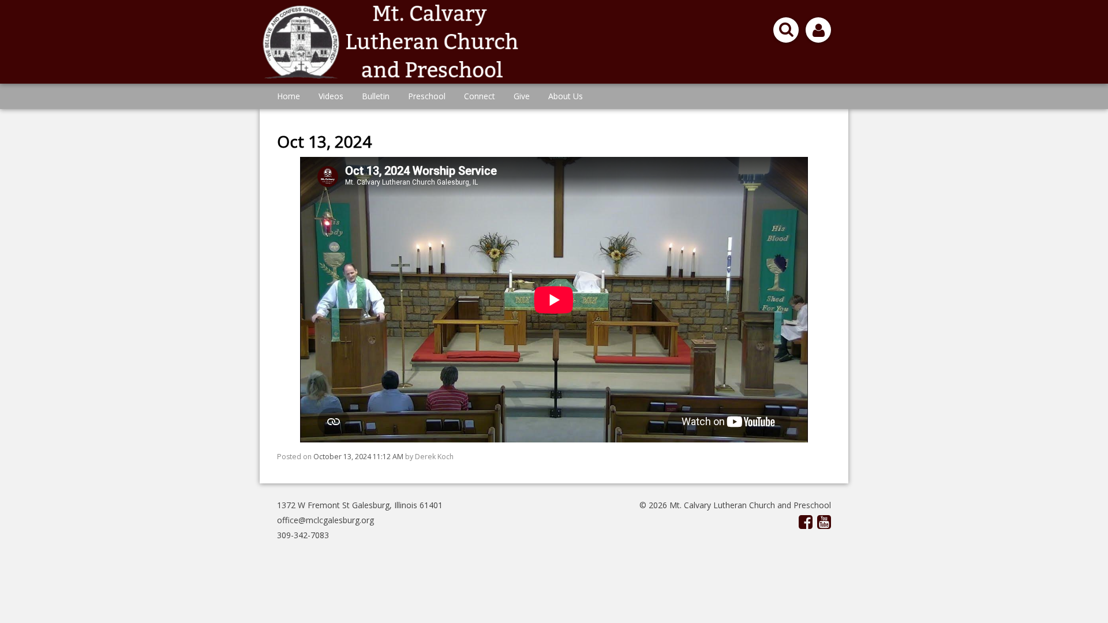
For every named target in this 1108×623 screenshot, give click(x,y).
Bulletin (376, 96)
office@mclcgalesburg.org (325, 520)
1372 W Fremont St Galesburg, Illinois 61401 (360, 505)
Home (288, 96)
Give (522, 96)
